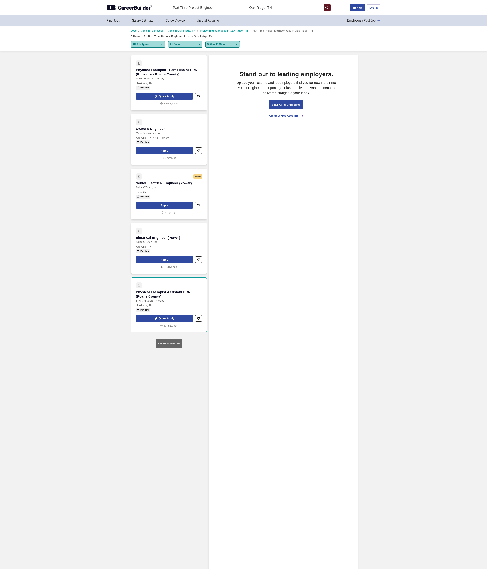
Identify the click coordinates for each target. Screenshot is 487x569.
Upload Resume (208, 20)
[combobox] (208, 7)
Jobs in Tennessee (152, 30)
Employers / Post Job (361, 20)
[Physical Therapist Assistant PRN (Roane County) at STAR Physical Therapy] (169, 305)
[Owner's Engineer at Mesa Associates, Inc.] (169, 139)
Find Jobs (113, 20)
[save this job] (198, 96)
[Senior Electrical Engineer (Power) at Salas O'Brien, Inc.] (169, 194)
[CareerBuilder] (129, 7)
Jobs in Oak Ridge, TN (181, 30)
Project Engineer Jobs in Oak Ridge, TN (224, 30)
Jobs (134, 30)
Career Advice (175, 20)
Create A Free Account (283, 115)
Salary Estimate (142, 20)
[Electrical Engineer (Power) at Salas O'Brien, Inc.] (169, 248)
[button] (327, 7)
